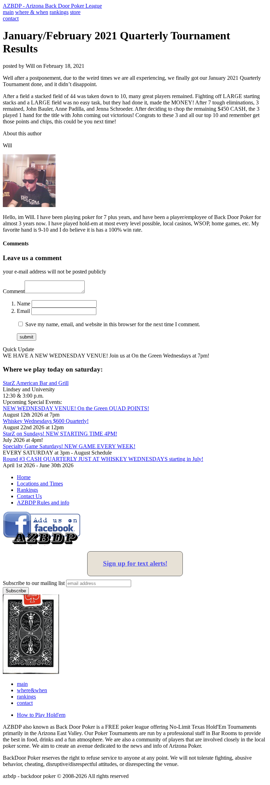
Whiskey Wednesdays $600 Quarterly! (46, 421)
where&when (32, 690)
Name (23, 304)
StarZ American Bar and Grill (36, 383)
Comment (14, 291)
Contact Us (29, 496)
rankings (59, 12)
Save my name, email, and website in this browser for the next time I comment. (112, 324)
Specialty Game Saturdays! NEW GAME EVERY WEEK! (69, 446)
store (75, 12)
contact (11, 18)
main (8, 12)
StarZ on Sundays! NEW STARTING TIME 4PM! (60, 434)
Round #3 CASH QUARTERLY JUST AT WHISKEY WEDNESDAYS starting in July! (103, 459)
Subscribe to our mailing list (34, 583)
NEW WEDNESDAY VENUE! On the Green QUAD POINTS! (76, 408)
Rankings (27, 490)
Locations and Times (40, 484)
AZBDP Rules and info (43, 503)
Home (24, 477)
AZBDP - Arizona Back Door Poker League (52, 6)
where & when (31, 12)
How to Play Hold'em (41, 715)
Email (23, 311)
